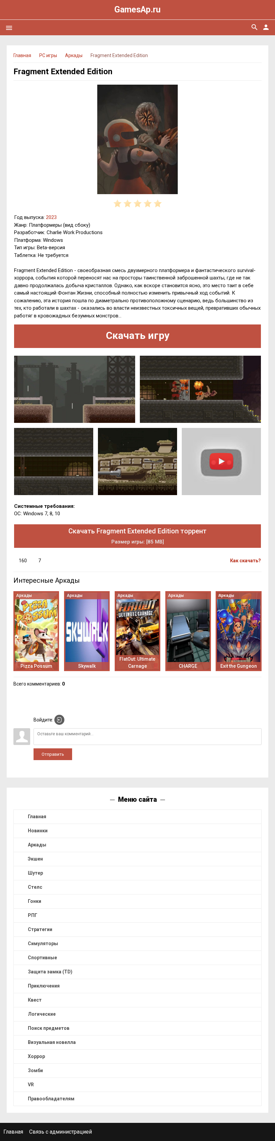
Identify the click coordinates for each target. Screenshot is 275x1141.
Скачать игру (137, 335)
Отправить (53, 754)
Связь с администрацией (60, 1132)
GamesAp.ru (137, 9)
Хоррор (36, 1056)
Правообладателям (51, 1098)
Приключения (44, 986)
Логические (42, 1014)
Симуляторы (43, 943)
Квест (35, 1000)
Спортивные (42, 957)
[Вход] (59, 720)
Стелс (35, 887)
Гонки (34, 901)
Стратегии (40, 929)
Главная (37, 816)
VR (31, 1084)
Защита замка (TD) (50, 971)
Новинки (38, 830)
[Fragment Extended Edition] (137, 140)
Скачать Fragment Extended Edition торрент (137, 536)
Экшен (35, 859)
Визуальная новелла (52, 1042)
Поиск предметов (48, 1028)
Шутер (35, 873)
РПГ (32, 915)
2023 (51, 217)
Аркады (37, 844)
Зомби (35, 1070)
